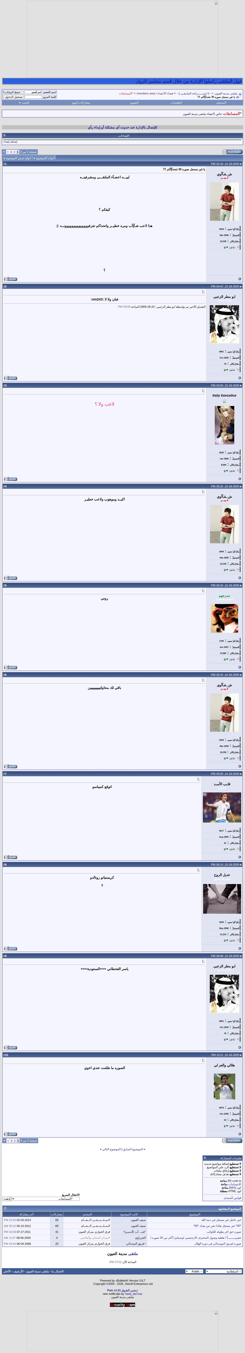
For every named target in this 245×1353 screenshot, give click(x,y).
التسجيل (221, 102)
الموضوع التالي (111, 1149)
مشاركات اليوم (81, 102)
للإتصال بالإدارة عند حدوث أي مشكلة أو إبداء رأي (122, 127)
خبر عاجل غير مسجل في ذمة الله (221, 1219)
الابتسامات (234, 1184)
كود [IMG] (235, 1187)
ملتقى (133, 1254)
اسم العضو (49, 92)
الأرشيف (18, 1271)
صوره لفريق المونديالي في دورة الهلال (217, 1243)
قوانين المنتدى (232, 1197)
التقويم (134, 102)
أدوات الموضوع (45, 158)
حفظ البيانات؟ (11, 92)
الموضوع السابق (133, 1149)
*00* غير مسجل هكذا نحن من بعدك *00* (217, 1225)
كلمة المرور (49, 96)
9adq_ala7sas (133, 1293)
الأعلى (7, 1271)
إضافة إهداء (10, 141)
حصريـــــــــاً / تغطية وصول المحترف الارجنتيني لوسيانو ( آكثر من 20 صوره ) (195, 1237)
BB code (233, 1180)
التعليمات (176, 102)
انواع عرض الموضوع (18, 158)
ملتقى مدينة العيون (226, 93)
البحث (25, 102)
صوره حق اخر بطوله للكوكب (224, 1231)
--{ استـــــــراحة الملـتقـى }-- (194, 93)
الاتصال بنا (57, 1271)
